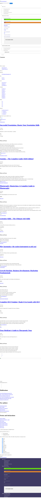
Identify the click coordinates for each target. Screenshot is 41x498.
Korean (3, 95)
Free (3, 77)
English (4, 88)
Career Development (3, 215)
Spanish (3, 97)
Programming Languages (3, 155)
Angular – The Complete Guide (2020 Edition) (17, 159)
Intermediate (4, 85)
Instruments (1, 243)
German (3, 91)
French (3, 90)
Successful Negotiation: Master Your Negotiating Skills (19, 125)
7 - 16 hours (4, 112)
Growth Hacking (2, 267)
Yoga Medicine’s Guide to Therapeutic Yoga (16, 330)
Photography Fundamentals (4, 182)
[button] (23, 42)
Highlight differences (6, 434)
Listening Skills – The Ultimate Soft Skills (15, 219)
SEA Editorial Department (6, 74)
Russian (3, 96)
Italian (3, 92)
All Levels (4, 82)
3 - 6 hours (4, 111)
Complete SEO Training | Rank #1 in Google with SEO (20, 302)
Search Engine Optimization (4, 298)
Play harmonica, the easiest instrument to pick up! (18, 246)
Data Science (4, 67)
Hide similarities (5, 433)
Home (3, 54)
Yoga (0, 327)
